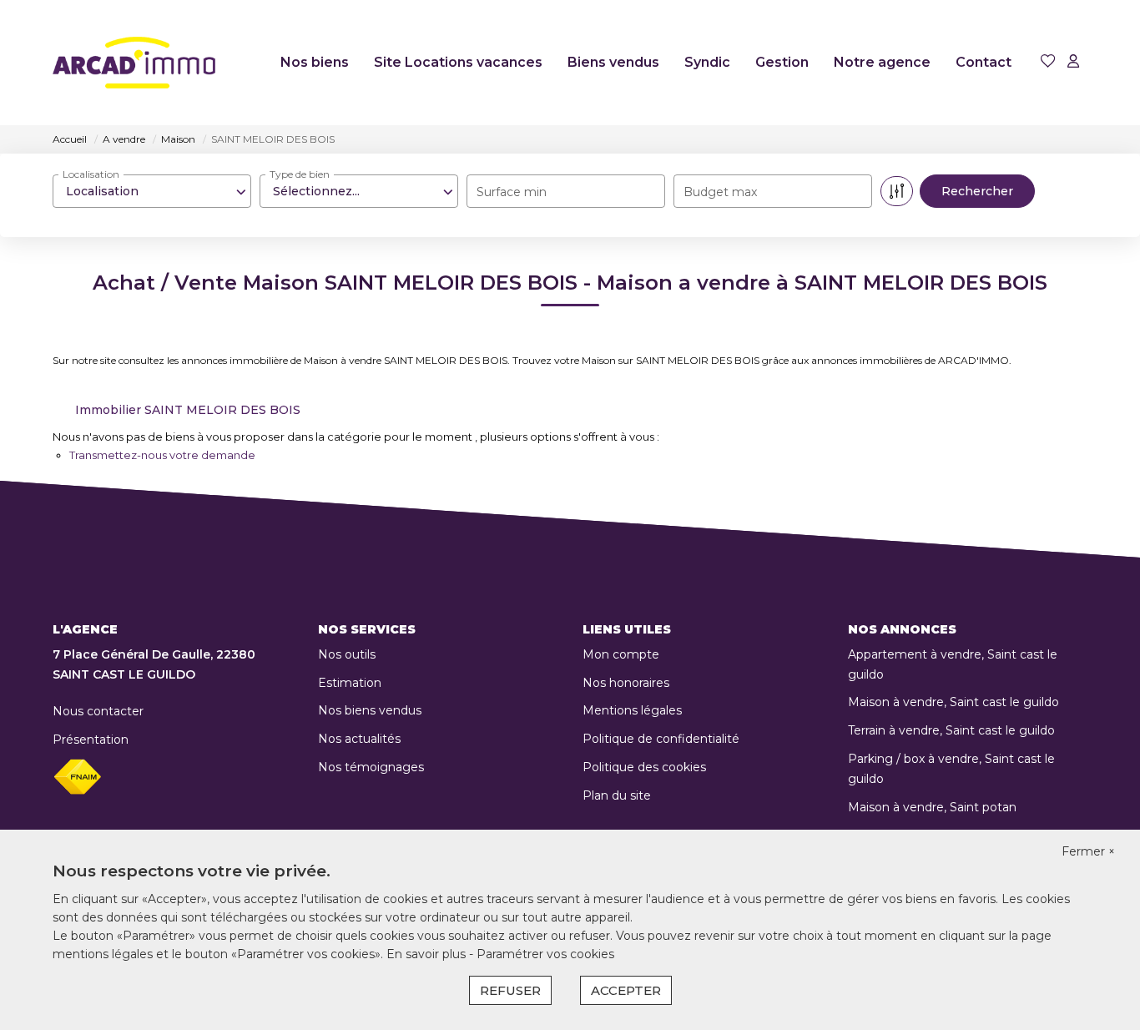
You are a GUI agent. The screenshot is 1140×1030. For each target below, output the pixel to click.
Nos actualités (359, 738)
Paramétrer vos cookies (545, 954)
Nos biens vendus (369, 710)
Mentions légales (632, 710)
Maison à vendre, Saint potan (932, 807)
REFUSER (510, 990)
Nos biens (314, 62)
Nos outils (347, 654)
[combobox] (151, 191)
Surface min (512, 191)
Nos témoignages (371, 767)
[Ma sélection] (1048, 62)
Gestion (782, 62)
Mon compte (621, 654)
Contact (983, 62)
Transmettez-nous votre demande (162, 455)
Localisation (91, 174)
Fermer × (1088, 851)
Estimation (349, 682)
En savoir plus (427, 954)
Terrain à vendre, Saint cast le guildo (951, 730)
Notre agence (882, 62)
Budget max (720, 191)
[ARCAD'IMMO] (134, 62)
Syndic (707, 62)
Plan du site (617, 795)
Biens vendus (613, 62)
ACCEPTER (626, 990)
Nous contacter (98, 711)
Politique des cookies (644, 767)
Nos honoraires (626, 682)
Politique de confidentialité (661, 738)
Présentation (91, 739)
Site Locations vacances (458, 62)
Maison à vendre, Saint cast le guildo (953, 701)
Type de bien (300, 174)
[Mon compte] (1073, 62)
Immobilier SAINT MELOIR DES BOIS (187, 409)
